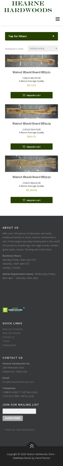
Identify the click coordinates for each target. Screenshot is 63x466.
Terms (6, 341)
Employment (9, 345)
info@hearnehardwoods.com (18, 381)
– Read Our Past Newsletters (19, 429)
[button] (32, 95)
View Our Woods (12, 333)
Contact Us (9, 337)
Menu (57, 19)
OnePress (18, 458)
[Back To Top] (31, 446)
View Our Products (13, 329)
